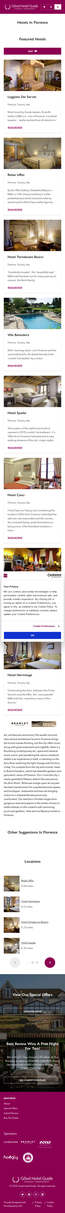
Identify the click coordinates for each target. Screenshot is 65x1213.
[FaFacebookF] (29, 1194)
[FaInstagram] (35, 1194)
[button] (51, 7)
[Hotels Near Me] (44, 7)
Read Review (15, 127)
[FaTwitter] (22, 1194)
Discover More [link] (33, 1011)
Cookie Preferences (44, 626)
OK (32, 635)
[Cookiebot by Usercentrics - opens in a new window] (47, 576)
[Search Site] (51, 7)
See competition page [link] (33, 1080)
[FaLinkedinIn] (42, 1194)
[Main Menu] (57, 7)
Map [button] (30, 51)
